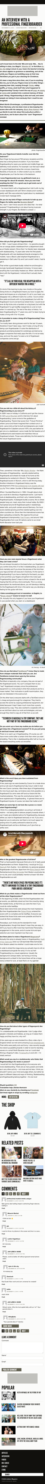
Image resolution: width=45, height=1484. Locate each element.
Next (24, 1193)
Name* (4, 1355)
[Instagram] (36, 1469)
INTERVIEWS (32, 27)
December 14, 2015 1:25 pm (16, 1241)
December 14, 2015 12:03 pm (15, 1201)
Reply (3, 1208)
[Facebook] (30, 1469)
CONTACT (4, 1466)
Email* (4, 1362)
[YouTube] (41, 1469)
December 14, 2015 (8, 27)
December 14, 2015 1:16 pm (15, 1291)
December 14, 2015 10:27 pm (16, 1253)
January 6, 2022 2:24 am (15, 1215)
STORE (4, 1469)
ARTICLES (5, 1453)
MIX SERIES (5, 1463)
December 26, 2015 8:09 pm (16, 1268)
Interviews (13, 1097)
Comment (5, 1340)
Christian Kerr (21, 27)
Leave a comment (9, 1337)
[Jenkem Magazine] (22, 2)
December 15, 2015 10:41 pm (16, 1319)
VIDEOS (4, 1459)
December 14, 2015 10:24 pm (16, 1304)
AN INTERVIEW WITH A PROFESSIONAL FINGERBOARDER (22, 22)
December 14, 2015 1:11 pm (15, 1278)
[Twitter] (33, 1469)
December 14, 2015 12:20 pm (15, 1228)
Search (3, 1474)
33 (40, 27)
